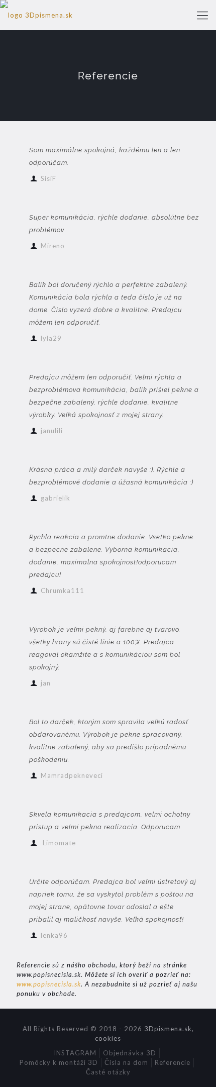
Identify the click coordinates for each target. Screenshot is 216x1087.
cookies (108, 1038)
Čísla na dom (126, 1062)
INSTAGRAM (75, 1053)
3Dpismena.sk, (169, 1029)
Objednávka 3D (129, 1053)
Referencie (172, 1062)
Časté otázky (108, 1072)
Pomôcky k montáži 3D (59, 1062)
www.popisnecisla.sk (49, 984)
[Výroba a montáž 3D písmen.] (36, 15)
